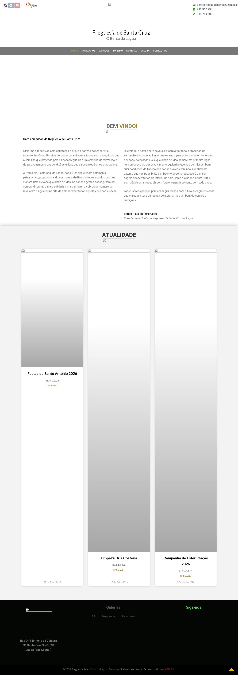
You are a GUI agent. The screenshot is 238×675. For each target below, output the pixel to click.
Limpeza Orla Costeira (119, 558)
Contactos (160, 50)
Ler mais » (52, 385)
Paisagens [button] (128, 616)
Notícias (131, 50)
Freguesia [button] (108, 616)
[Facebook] (11, 5)
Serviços (104, 50)
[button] (3, 82)
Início (74, 50)
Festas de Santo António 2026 (52, 374)
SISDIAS (169, 669)
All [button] (93, 616)
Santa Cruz (88, 50)
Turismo (118, 50)
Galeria (144, 50)
